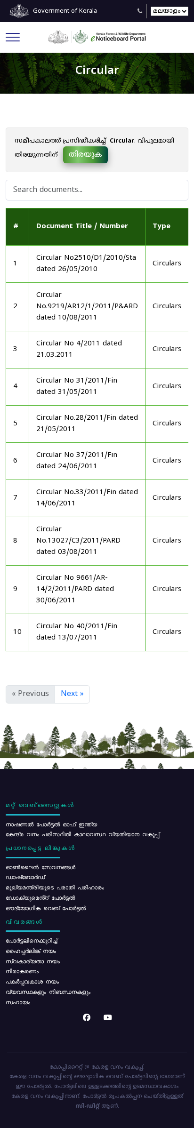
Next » (72, 694)
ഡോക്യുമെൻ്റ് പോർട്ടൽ (40, 897)
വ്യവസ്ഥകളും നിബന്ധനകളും (48, 991)
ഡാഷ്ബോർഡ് (25, 877)
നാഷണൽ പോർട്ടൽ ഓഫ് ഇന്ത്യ (51, 824)
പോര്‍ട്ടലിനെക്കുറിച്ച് (31, 940)
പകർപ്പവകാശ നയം (32, 981)
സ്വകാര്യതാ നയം (33, 961)
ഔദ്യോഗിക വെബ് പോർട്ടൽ (46, 908)
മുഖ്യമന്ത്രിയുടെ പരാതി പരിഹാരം (55, 887)
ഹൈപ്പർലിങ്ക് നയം (31, 950)
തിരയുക (85, 155)
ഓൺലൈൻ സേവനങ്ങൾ (40, 867)
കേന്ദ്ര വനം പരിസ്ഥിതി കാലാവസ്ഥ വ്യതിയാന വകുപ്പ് (82, 834)
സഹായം (18, 1002)
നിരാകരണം (22, 971)
